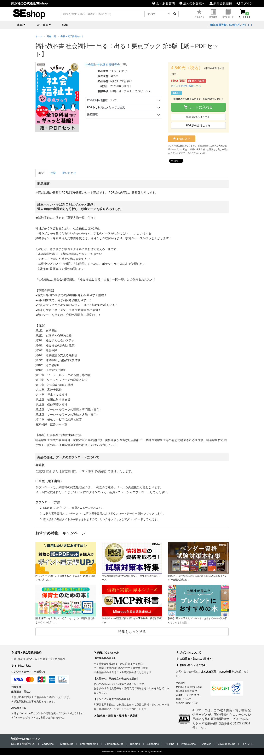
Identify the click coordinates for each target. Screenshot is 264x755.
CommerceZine (114, 743)
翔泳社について (183, 699)
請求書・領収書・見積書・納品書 (117, 715)
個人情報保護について (186, 691)
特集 (65, 25)
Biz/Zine (135, 743)
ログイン (246, 3)
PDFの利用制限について (102, 100)
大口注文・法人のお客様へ (195, 658)
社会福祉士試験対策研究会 (102, 64)
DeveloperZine (226, 743)
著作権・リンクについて (187, 695)
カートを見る (244, 15)
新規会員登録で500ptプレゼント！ (231, 24)
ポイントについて (190, 652)
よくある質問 (165, 3)
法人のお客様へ (193, 3)
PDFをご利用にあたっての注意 (106, 107)
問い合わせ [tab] (69, 172)
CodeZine (48, 743)
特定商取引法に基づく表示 (189, 687)
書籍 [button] (20, 25)
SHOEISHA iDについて (187, 703)
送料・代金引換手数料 (28, 652)
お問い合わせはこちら (193, 665)
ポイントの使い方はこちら (186, 85)
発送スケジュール (107, 652)
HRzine (169, 743)
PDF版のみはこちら (198, 125)
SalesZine (153, 743)
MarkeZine (66, 743)
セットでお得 (197, 81)
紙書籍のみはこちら (198, 116)
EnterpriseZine (89, 743)
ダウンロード (228, 17)
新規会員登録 (222, 3)
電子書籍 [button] (42, 25)
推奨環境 (92, 114)
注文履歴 (213, 17)
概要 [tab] (41, 172)
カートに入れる (200, 107)
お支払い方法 (22, 665)
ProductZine (188, 743)
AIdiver (206, 743)
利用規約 (180, 683)
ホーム (38, 36)
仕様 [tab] (53, 172)
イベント (247, 743)
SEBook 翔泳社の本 (23, 743)
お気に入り (199, 17)
